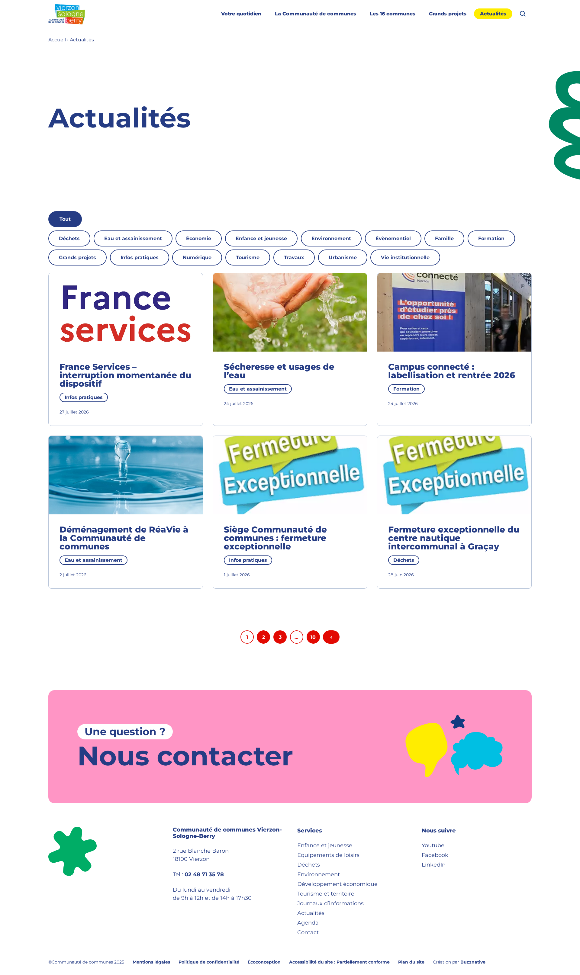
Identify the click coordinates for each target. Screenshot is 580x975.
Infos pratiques (140, 257)
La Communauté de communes (315, 14)
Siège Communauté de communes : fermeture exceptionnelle (275, 538)
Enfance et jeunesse (261, 238)
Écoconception (264, 962)
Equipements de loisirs (328, 855)
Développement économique (337, 884)
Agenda (308, 922)
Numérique (197, 257)
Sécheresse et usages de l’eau (279, 370)
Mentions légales (151, 962)
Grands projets (447, 14)
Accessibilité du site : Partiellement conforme (339, 962)
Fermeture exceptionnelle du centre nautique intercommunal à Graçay (453, 538)
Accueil (57, 40)
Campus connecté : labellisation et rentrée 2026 (451, 370)
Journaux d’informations (330, 903)
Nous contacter (185, 755)
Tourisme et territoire (325, 893)
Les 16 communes (392, 14)
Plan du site (411, 962)
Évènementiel (393, 238)
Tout (65, 219)
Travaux (294, 257)
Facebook (435, 855)
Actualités (493, 14)
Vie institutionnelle (405, 257)
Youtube (433, 845)
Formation (491, 238)
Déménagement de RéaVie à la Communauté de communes (124, 538)
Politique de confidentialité (209, 962)
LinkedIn (434, 864)
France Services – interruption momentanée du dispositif (125, 375)
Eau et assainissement (133, 238)
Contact (308, 932)
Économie (198, 238)
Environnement (331, 238)
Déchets (69, 238)
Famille (444, 238)
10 (313, 637)
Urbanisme (343, 257)
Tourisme (247, 257)
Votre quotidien (241, 14)
